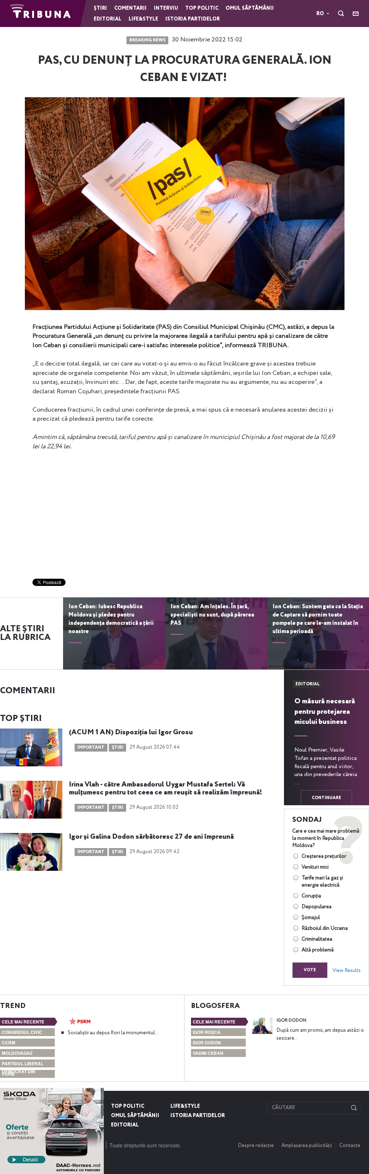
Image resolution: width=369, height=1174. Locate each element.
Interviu (166, 8)
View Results (347, 970)
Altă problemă (318, 950)
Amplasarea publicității (306, 1145)
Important (91, 747)
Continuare (326, 798)
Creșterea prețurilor (324, 856)
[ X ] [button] (95, 1095)
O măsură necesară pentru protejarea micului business (324, 712)
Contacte (349, 1145)
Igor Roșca (207, 1032)
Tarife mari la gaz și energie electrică (322, 881)
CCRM (8, 1042)
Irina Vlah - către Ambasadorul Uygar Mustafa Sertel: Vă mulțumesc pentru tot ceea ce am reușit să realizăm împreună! (165, 788)
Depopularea (317, 906)
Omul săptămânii (250, 8)
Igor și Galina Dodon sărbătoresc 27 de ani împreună (151, 837)
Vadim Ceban (208, 1053)
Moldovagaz (17, 1053)
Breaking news (147, 40)
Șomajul (311, 917)
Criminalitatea (317, 939)
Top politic (201, 8)
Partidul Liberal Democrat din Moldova (22, 1071)
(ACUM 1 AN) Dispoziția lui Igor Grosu (131, 732)
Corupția (311, 896)
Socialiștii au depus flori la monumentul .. (113, 1032)
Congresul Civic (22, 1032)
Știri (100, 8)
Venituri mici (315, 867)
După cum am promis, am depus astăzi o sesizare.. (320, 1034)
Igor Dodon (207, 1042)
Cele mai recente (23, 1021)
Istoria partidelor (192, 19)
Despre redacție (256, 1145)
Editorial (107, 19)
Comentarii (130, 8)
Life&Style (143, 19)
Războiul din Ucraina (325, 928)
